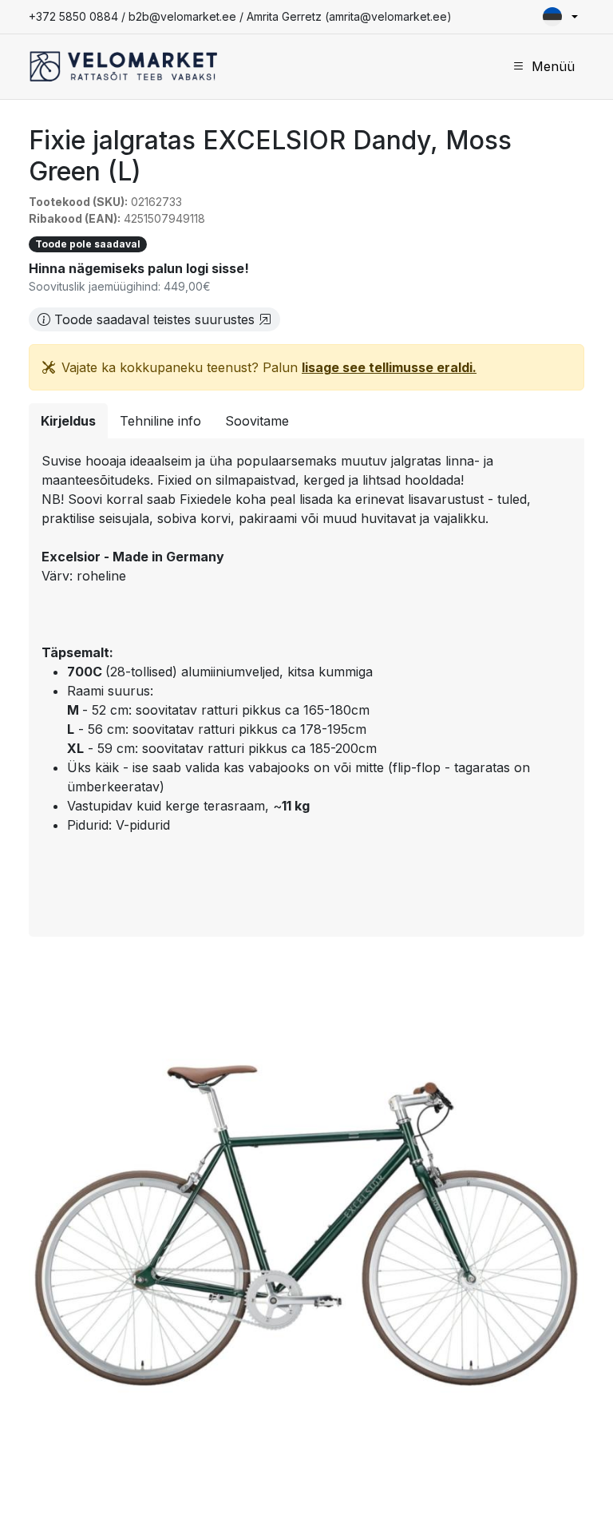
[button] (560, 17)
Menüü (553, 66)
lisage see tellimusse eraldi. (389, 367)
